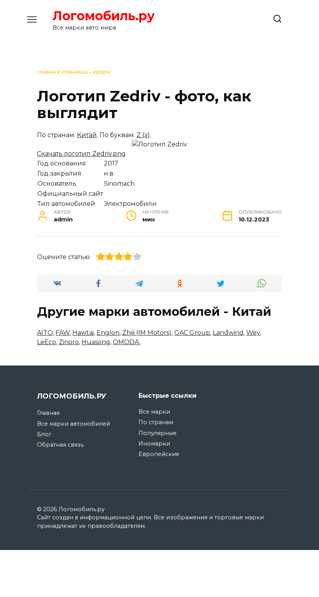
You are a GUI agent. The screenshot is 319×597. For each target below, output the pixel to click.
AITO (45, 332)
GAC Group (192, 332)
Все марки (154, 411)
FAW (63, 332)
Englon (107, 332)
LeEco (46, 342)
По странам (155, 422)
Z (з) (143, 135)
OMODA (126, 342)
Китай (87, 135)
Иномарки (154, 443)
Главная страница (62, 72)
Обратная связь (60, 444)
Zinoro (69, 342)
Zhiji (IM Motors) (147, 332)
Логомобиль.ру (104, 15)
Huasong (96, 342)
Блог (44, 434)
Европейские (158, 454)
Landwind (228, 332)
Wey (253, 332)
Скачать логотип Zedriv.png (81, 153)
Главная (48, 412)
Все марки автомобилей (73, 423)
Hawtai (83, 332)
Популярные (157, 433)
